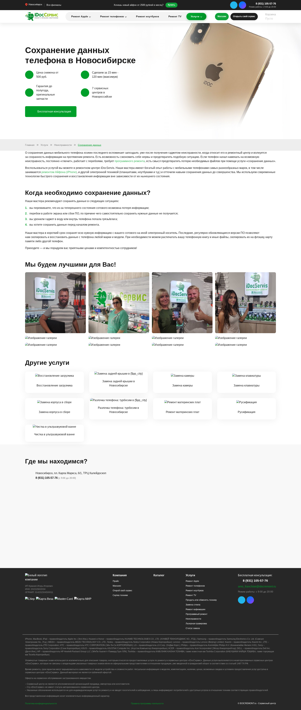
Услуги (195, 16)
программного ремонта (130, 161)
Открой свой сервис (122, 590)
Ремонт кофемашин (195, 609)
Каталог (158, 575)
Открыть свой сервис (244, 16)
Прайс (116, 581)
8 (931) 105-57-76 (266, 3)
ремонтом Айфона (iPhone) (59, 172)
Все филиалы (54, 5)
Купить (171, 5)
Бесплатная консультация (54, 111)
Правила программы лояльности (147, 703)
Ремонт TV (174, 16)
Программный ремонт (196, 614)
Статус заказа (193, 628)
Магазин (222, 16)
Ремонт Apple (79, 16)
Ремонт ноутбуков (147, 16)
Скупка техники (120, 595)
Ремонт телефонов (112, 16)
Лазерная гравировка (196, 623)
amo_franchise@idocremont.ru (257, 586)
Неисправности (193, 619)
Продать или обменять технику (201, 600)
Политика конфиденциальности (41, 703)
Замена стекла (193, 604)
